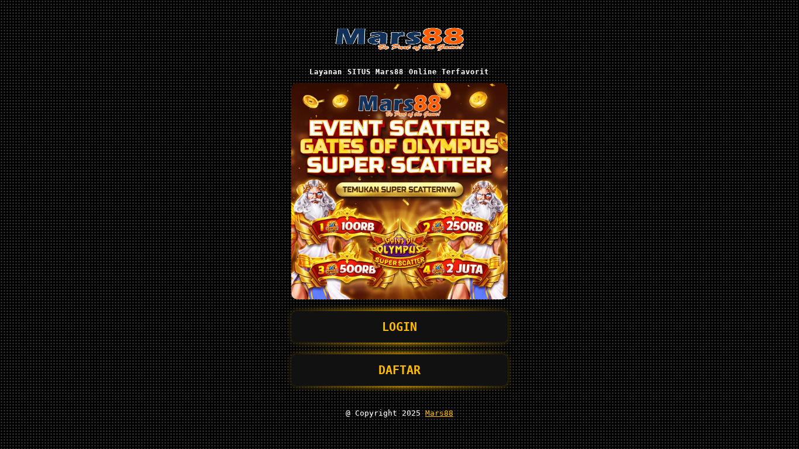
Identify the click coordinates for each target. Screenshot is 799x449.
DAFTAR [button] (399, 370)
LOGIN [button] (399, 327)
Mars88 (439, 413)
